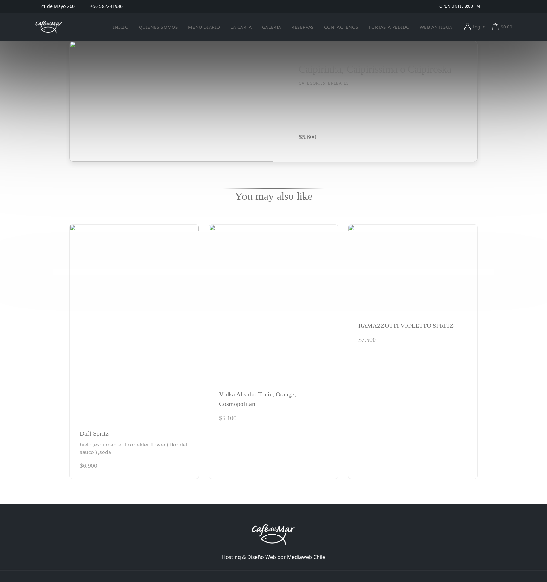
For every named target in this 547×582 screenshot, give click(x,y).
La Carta (241, 27)
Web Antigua (436, 27)
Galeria (271, 27)
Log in (479, 27)
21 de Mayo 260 (58, 6)
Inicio (121, 27)
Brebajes (338, 83)
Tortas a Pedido (389, 27)
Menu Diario (204, 27)
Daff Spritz (94, 433)
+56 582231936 (106, 6)
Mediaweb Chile (306, 557)
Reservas (303, 27)
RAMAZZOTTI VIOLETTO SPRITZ (406, 325)
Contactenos (341, 27)
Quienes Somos (158, 27)
